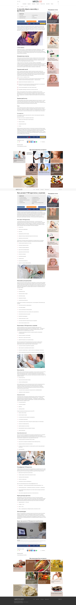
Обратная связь (47, 189)
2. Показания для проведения (23, 198)
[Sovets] (37, 2)
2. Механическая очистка (22, 16)
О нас (34, 189)
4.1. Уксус (33, 16)
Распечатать (43, 550)
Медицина (33, 3)
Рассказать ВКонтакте (21, 21)
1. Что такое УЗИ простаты (22, 197)
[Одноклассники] (19, 1)
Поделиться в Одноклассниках (32, 21)
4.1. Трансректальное (22, 202)
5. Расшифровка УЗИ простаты (36, 198)
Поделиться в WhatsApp (36, 142)
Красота (38, 3)
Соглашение (42, 189)
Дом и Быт (48, 3)
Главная (18, 4)
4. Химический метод (35, 15)
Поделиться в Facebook (42, 21)
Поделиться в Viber (34, 142)
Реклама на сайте (20, 144)
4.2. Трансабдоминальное (35, 197)
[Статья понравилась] (18, 142)
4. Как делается (21, 201)
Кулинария (24, 3)
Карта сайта (37, 189)
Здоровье (29, 3)
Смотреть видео (31, 531)
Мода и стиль (43, 3)
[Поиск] (58, 3)
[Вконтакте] (18, 1)
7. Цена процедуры (34, 201)
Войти (58, 1)
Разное (52, 3)
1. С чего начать (21, 15)
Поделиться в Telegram (33, 142)
